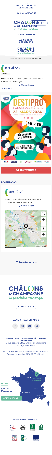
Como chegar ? (11, 398)
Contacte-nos (26, 306)
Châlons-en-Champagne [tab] (6, 390)
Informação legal (19, 419)
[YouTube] (30, 328)
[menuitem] (26, 6)
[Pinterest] (37, 328)
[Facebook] (16, 328)
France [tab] (4, 384)
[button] (43, 23)
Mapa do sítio (33, 419)
